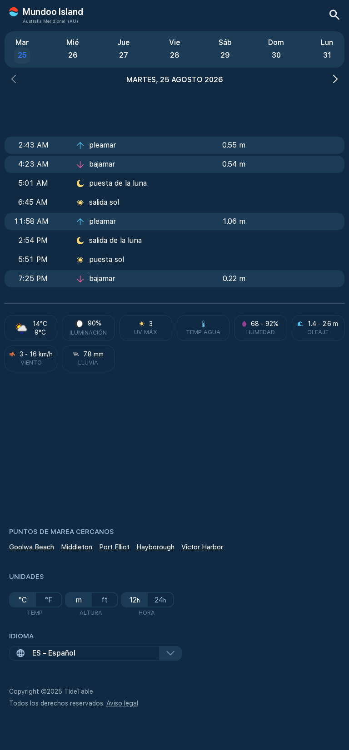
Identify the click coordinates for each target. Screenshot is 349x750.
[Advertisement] (174, 107)
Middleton (76, 547)
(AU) (73, 21)
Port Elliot (114, 547)
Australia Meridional (44, 21)
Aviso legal (122, 703)
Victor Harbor (202, 547)
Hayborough (155, 547)
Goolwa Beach (31, 547)
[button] (13, 80)
